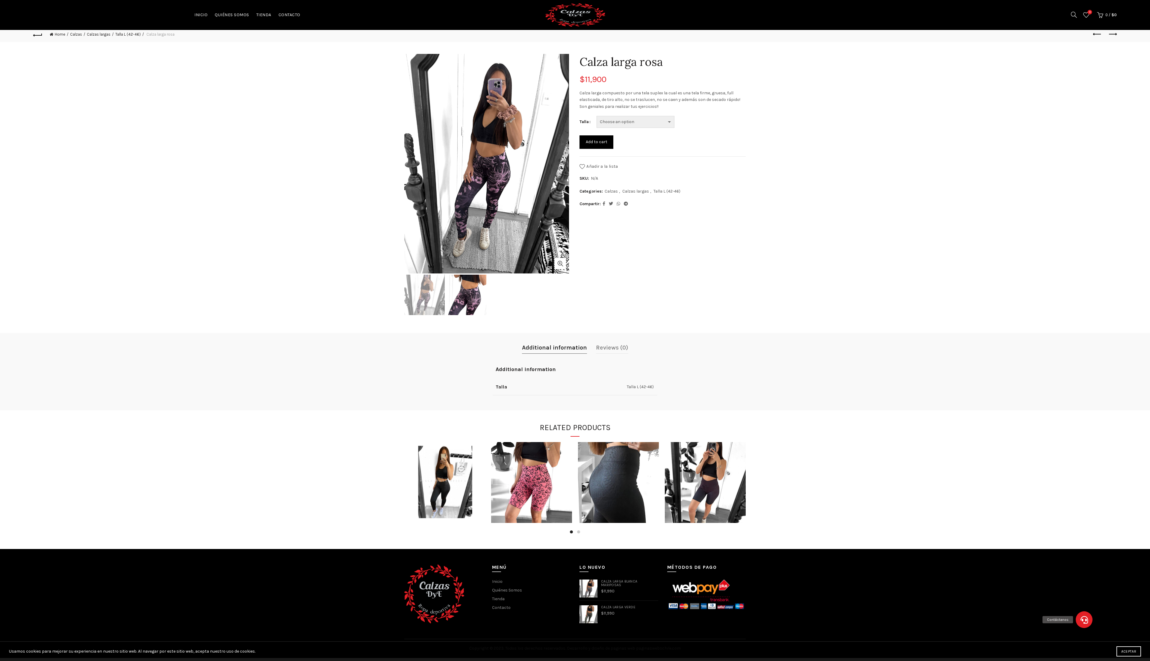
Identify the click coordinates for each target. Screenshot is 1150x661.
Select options (445, 504)
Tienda (263, 14)
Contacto (289, 14)
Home (60, 34)
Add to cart (596, 141)
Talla (584, 121)
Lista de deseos (1090, 12)
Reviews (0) (612, 347)
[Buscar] (1074, 14)
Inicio (201, 14)
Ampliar (560, 263)
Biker (531, 473)
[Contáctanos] (1084, 619)
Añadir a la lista (602, 166)
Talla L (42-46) (128, 34)
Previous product (1097, 34)
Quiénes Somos (232, 14)
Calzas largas (99, 34)
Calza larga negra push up (444, 473)
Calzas (76, 34)
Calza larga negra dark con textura (618, 472)
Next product (1112, 34)
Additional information (554, 347)
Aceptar (1128, 651)
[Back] (37, 34)
